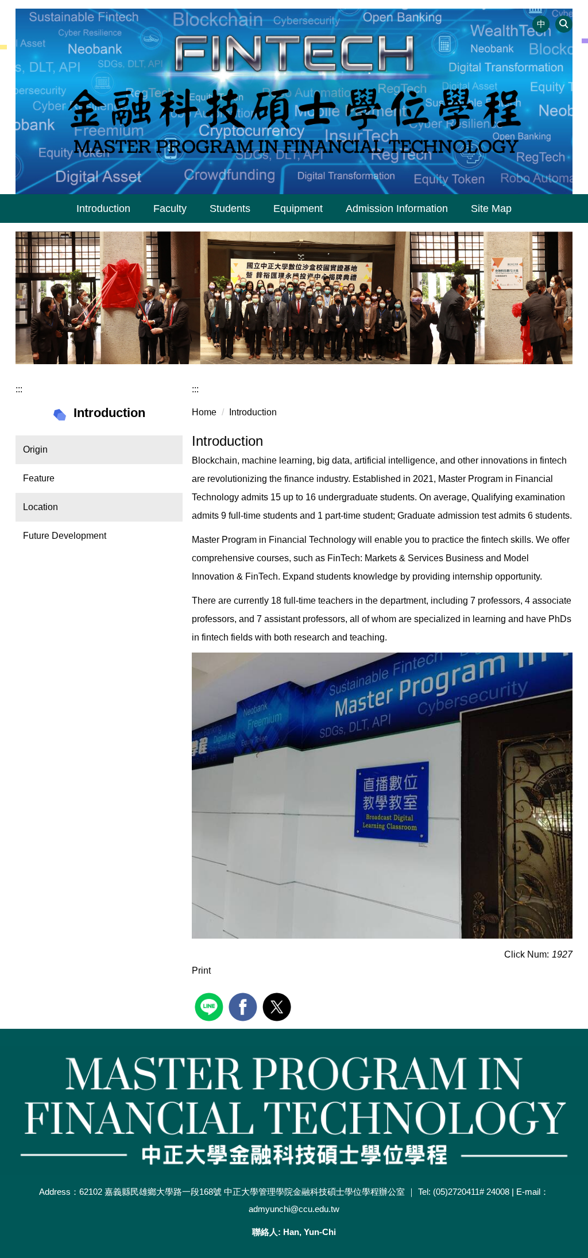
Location (40, 507)
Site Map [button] (491, 208)
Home (204, 412)
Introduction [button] (103, 208)
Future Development (64, 536)
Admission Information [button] (397, 208)
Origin (35, 449)
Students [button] (230, 208)
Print (201, 970)
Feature (39, 478)
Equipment (298, 208)
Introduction (253, 412)
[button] (563, 24)
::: (19, 389)
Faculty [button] (170, 208)
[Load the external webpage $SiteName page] (210, 1005)
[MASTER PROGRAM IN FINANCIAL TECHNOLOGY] (294, 101)
